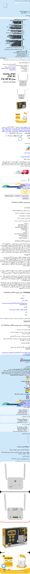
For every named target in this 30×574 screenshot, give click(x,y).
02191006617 (25, 180)
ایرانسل (25, 127)
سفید (26, 314)
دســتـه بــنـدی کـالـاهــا (20, 19)
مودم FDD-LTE (20, 352)
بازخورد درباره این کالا (10, 67)
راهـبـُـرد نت (27, 59)
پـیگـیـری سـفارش (21, 55)
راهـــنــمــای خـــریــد (21, 414)
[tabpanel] (15, 555)
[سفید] (20, 138)
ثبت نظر (27, 348)
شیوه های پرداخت (22, 409)
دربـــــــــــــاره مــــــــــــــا (20, 431)
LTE (14, 245)
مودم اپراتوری (15, 131)
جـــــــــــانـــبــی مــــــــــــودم (13, 41)
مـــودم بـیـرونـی (17, 23)
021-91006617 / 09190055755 (23, 369)
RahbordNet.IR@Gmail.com (17, 374)
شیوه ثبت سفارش (22, 411)
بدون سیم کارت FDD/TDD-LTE (19, 303)
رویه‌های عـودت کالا (22, 429)
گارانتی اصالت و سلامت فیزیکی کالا (18, 309)
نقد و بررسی (25, 195)
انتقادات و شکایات (22, 420)
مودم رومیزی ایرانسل (21, 129)
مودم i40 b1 (22, 131)
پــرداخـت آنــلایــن (21, 53)
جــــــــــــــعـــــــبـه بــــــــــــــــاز (13, 49)
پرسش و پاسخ (9, 195)
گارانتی (28, 135)
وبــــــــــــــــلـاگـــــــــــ (19, 52)
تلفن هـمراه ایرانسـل (16, 28)
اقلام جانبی (27, 133)
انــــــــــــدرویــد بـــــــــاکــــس (14, 47)
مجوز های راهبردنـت (22, 428)
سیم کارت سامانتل (16, 38)
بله (11, 65)
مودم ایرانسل (9, 59)
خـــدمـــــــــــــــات (16, 46)
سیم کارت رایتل (17, 33)
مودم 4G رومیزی (16, 128)
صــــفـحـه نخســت (20, 51)
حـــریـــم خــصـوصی (22, 421)
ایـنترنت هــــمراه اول (16, 31)
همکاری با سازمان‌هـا (22, 427)
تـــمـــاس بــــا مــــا (20, 56)
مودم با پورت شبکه (6, 131)
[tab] (25, 195)
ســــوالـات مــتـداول (22, 419)
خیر (9, 65)
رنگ (29, 138)
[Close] (5, 5)
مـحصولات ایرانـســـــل (18, 59)
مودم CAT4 (8, 129)
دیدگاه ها (26, 198)
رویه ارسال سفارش (22, 412)
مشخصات (17, 195)
